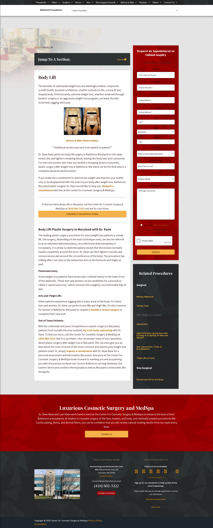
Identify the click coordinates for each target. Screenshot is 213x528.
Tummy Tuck (143, 305)
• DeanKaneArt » (155, 477)
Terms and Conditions (161, 225)
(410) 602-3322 (76, 208)
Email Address (156, 94)
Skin (88, 2)
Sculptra (66, 2)
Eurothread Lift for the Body (150, 379)
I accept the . (156, 225)
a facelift (94, 309)
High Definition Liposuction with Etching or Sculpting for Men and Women (152, 335)
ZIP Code (155, 138)
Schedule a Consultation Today (82, 213)
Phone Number (155, 81)
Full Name (155, 69)
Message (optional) (156, 185)
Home (37, 47)
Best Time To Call (156, 160)
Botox (78, 2)
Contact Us (169, 2)
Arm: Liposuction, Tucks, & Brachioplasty (149, 347)
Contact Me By (156, 173)
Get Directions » (106, 476)
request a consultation (79, 351)
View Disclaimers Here (156, 499)
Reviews (143, 2)
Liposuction (142, 324)
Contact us (106, 434)
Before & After (127, 2)
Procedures (155, 148)
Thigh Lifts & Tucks (146, 358)
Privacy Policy (95, 520)
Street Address (156, 108)
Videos (155, 2)
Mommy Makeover (145, 296)
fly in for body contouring (97, 330)
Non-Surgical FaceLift (105, 2)
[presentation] (154, 241)
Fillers (54, 2)
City (155, 118)
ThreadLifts (41, 2)
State (156, 128)
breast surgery (110, 309)
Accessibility (40, 524)
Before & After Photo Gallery (82, 140)
